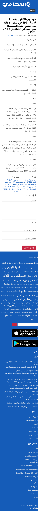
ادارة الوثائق (12, 267)
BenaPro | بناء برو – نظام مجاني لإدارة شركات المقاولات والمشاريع (20, 393)
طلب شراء (34, 480)
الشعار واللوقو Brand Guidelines (27, 473)
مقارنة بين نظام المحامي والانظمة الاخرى (16, 312)
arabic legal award (11, 263)
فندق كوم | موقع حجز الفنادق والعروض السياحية (22, 403)
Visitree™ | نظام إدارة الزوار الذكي (27, 370)
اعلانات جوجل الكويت (20, 272)
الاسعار (36, 497)
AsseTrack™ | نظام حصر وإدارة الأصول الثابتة (23, 385)
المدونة (35, 424)
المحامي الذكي (11, 275)
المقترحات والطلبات (31, 456)
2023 (32, 263)
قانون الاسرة (9, 306)
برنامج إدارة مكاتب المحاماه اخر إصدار (22, 284)
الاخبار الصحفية (33, 417)
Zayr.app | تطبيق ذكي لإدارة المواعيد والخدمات (22, 406)
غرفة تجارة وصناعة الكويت (20, 306)
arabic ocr (22, 263)
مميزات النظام (33, 438)
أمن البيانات (34, 462)
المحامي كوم (19, 280)
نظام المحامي (34, 508)
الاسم (33, 223)
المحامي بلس (31, 280)
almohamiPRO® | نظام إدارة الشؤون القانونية (23, 379)
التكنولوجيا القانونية (32, 420)
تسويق (31, 300)
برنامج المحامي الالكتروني (6, 291)
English (35, 448)
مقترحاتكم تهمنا (33, 490)
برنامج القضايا (31, 291)
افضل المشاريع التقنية (9, 272)
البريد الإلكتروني (30, 230)
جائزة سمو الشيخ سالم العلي (20, 303)
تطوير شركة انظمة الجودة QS (29, 505)
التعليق (33, 200)
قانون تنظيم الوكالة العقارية (15, 309)
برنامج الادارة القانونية (20, 287)
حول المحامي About (31, 459)
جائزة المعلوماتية (31, 303)
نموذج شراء (34, 486)
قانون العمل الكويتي (30, 309)
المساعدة (35, 427)
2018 (36, 263)
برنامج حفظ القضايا (11, 295)
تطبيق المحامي (22, 299)
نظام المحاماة (25, 315)
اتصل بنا (35, 357)
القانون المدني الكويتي (29, 276)
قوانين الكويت (12, 35)
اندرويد (32, 284)
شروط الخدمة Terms (31, 476)
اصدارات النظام (33, 452)
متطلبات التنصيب (32, 482)
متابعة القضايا (28, 312)
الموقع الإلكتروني (30, 238)
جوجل (27, 306)
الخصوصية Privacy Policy (29, 465)
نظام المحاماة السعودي (14, 315)
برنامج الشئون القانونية (10, 287)
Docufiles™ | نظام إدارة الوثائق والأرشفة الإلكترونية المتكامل (21, 363)
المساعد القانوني (9, 281)
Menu (32, 10)
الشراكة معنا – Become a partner (27, 469)
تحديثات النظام (33, 431)
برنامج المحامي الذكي (27, 295)
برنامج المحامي (19, 291)
